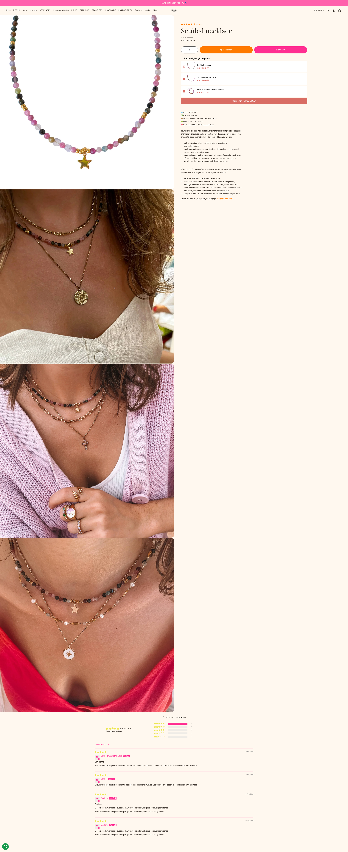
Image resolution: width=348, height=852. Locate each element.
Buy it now (280, 50)
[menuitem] (7, 11)
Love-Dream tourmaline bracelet (210, 89)
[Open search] (328, 11)
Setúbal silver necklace (206, 77)
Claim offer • (244, 101)
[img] (100, 752)
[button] (159, 724)
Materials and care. (224, 198)
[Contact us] (5, 846)
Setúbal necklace (204, 65)
